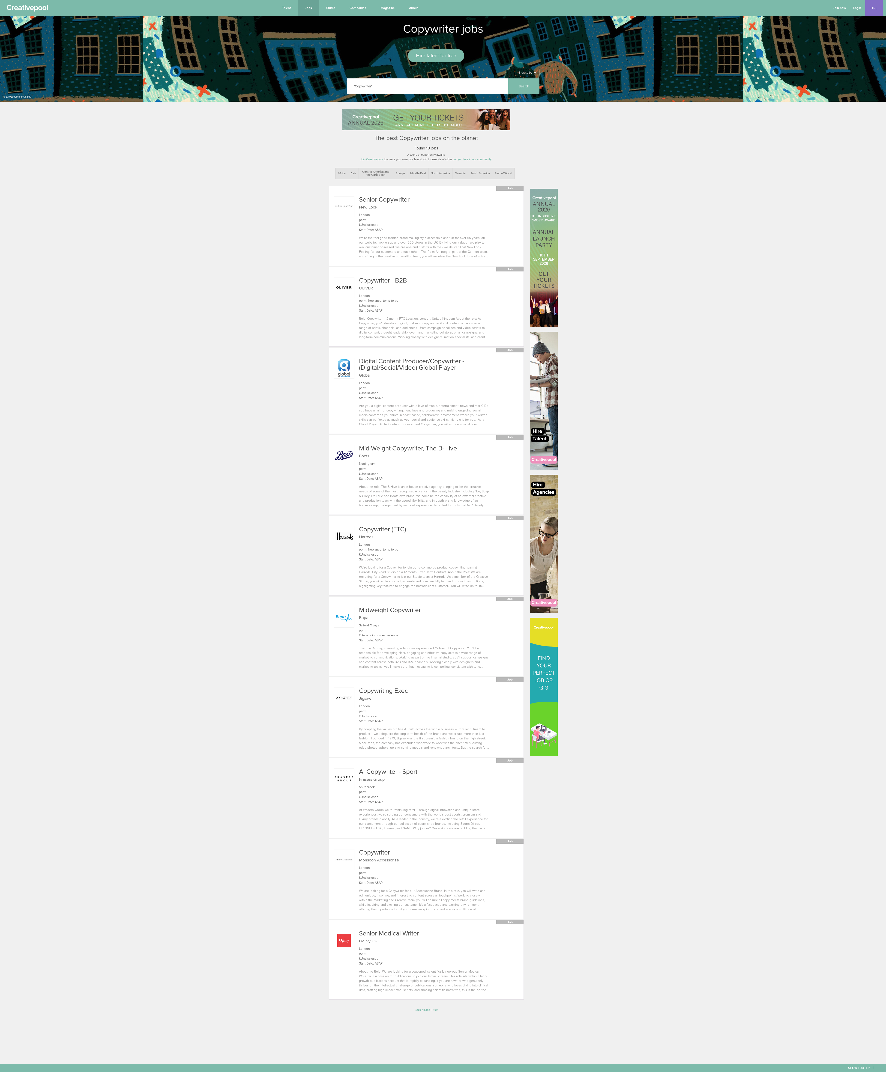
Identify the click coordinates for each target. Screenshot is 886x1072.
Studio (330, 8)
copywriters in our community (472, 159)
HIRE (874, 8)
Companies (358, 8)
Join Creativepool (371, 159)
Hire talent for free (436, 56)
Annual (414, 8)
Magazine (387, 8)
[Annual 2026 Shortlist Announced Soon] (426, 119)
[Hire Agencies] (544, 544)
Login (857, 8)
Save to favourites (336, 223)
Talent (286, 8)
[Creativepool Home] (27, 9)
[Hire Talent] (544, 401)
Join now (839, 8)
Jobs (308, 8)
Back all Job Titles (426, 1010)
